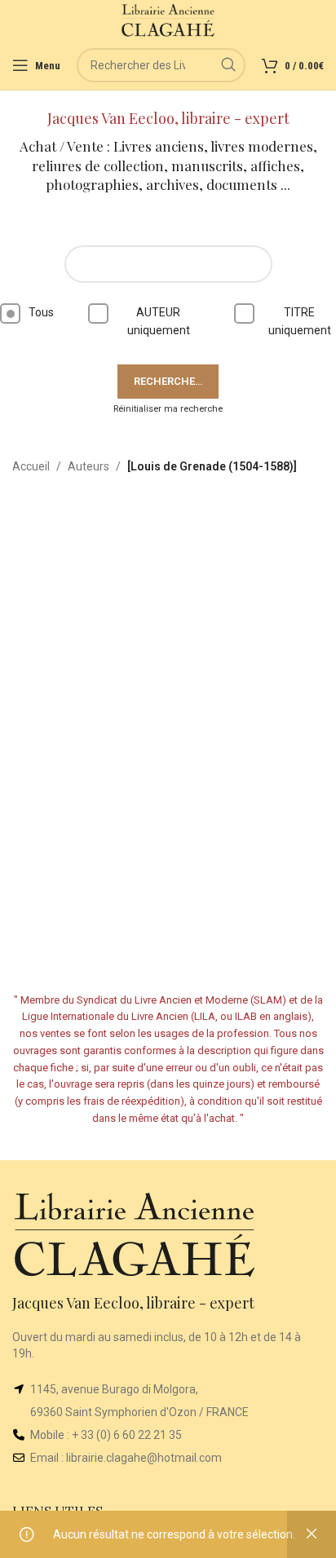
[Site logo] (168, 19)
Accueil (31, 466)
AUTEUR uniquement (158, 321)
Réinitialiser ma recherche (168, 409)
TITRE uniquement (299, 321)
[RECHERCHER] (228, 65)
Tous (41, 312)
